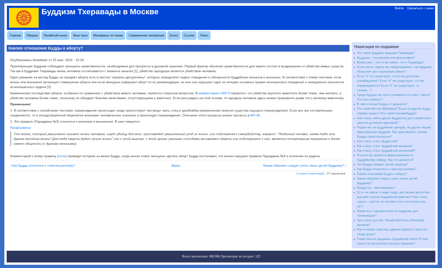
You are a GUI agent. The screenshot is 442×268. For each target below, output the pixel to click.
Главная (15, 35)
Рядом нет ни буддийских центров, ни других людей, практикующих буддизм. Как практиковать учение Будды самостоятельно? (394, 132)
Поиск (204, 35)
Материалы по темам (108, 35)
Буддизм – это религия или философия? (386, 57)
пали (62, 156)
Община (32, 35)
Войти (399, 8)
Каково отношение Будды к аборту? (382, 174)
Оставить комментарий (310, 173)
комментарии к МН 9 (214, 93)
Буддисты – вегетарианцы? (376, 187)
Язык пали (80, 35)
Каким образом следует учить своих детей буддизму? (304, 165)
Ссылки (189, 35)
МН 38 (255, 115)
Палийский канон (55, 35)
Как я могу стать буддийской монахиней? (386, 150)
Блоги (174, 35)
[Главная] (24, 26)
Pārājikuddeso (20, 128)
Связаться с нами (420, 8)
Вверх (176, 165)
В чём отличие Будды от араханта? (382, 104)
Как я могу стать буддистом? (377, 141)
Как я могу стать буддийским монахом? (385, 146)
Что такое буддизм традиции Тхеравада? (386, 53)
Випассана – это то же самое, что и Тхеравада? (390, 62)
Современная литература (146, 35)
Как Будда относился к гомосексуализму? (42, 165)
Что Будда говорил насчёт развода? (382, 164)
